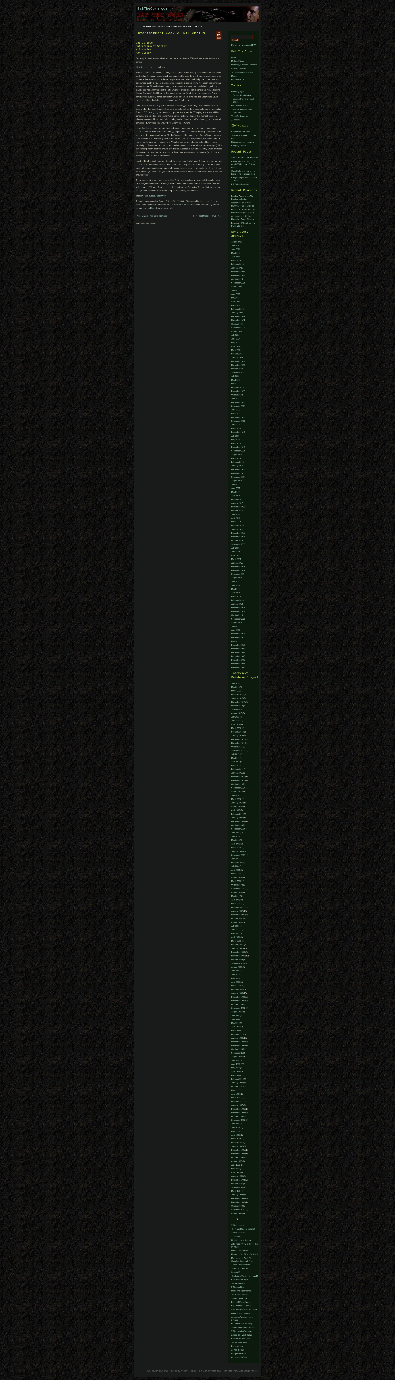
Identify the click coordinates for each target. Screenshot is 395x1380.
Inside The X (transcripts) (241, 1291)
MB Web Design (242, 1371)
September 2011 (238, 750)
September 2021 (238, 406)
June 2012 (235, 721)
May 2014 (235, 589)
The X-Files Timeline (240, 1295)
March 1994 (236, 1191)
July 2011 (235, 754)
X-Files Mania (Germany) (241, 1331)
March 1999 (236, 1030)
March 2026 (236, 260)
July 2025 (235, 290)
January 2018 (237, 466)
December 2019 (238, 432)
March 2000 (236, 986)
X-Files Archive (237, 1287)
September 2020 (238, 421)
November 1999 (238, 1001)
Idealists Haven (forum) (241, 1240)
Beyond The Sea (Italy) (240, 1339)
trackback (151, 208)
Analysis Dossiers (238, 68)
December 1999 (238, 997)
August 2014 (236, 578)
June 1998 (235, 1064)
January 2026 (237, 268)
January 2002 (237, 911)
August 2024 (236, 331)
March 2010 (236, 799)
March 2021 (236, 413)
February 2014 (237, 600)
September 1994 (238, 1187)
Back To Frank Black (239, 1280)
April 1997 (235, 1094)
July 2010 (235, 795)
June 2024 (235, 339)
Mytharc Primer (237, 61)
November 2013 (238, 611)
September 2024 (238, 328)
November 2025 (238, 275)
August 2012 (236, 713)
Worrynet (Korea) (238, 1354)
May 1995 (235, 1169)
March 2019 (236, 443)
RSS (254, 45)
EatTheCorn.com (152, 9)
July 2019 (235, 436)
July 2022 (235, 399)
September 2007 (238, 855)
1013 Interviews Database (242, 72)
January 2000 (237, 993)
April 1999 (235, 1027)
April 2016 (235, 518)
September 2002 (238, 889)
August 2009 (236, 806)
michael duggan (148, 196)
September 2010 (238, 788)
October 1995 (237, 1157)
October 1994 (237, 1184)
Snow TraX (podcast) (240, 1268)
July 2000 (235, 971)
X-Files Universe (238, 1233)
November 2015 (238, 537)
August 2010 (236, 791)
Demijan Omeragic (239, 196)
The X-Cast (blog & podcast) (243, 1229)
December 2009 (238, 649)
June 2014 (235, 585)
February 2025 (237, 309)
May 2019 (235, 440)
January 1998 (237, 1083)
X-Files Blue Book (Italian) (242, 1335)
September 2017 (238, 477)
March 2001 (236, 941)
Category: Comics (238, 146)
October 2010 (237, 784)
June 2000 (235, 974)
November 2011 (238, 743)
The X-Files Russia (239, 1342)
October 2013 (237, 615)
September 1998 (238, 1053)
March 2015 (236, 559)
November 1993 (238, 1202)
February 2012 (237, 732)
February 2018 (237, 462)
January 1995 (237, 1176)
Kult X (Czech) (237, 1346)
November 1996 (238, 1113)
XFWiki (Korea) (237, 1350)
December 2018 (238, 447)
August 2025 (236, 287)
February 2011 (237, 769)
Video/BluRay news (239, 116)
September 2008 (238, 829)
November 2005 (238, 667)
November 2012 (238, 702)
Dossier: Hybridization (242, 95)
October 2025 (237, 279)
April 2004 (235, 870)
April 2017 (235, 496)
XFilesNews (236, 1236)
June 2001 (235, 930)
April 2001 (235, 937)
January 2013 (237, 698)
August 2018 (236, 455)
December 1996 (238, 1109)
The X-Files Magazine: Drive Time (206, 216)
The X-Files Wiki (238, 1283)
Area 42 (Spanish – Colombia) (244, 1309)
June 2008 (235, 836)
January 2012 (237, 735)
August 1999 (236, 1012)
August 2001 (236, 922)
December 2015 (238, 533)
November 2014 (238, 570)
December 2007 (238, 656)
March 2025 (236, 305)
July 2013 (235, 626)
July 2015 (235, 548)
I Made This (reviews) (240, 1251)
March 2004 (236, 874)
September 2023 (238, 372)
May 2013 (235, 687)
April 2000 (235, 982)
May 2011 (235, 641)
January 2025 (237, 313)
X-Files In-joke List (239, 1298)
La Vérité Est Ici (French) (241, 1324)
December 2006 (238, 660)
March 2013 (236, 691)
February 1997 (237, 1101)
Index (233, 57)
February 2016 (237, 525)
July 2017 (235, 484)
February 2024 (237, 354)
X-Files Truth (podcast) (240, 1265)
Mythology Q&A (237, 92)
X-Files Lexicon (237, 1225)
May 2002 (235, 896)
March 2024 (236, 350)
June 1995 (235, 1165)
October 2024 (237, 324)
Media (234, 76)
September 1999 (238, 1008)
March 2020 (236, 428)
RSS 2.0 (181, 204)
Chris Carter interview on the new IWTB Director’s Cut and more (243, 164)
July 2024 (235, 335)
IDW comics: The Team (240, 132)
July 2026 (235, 245)
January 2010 (237, 803)
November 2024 (238, 320)
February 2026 (237, 264)
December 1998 (238, 1042)
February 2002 (237, 907)
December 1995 (238, 1150)
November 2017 (238, 473)
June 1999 (235, 1019)
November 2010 (238, 780)
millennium (161, 196)
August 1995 (236, 1161)
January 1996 (237, 1146)
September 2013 (238, 619)
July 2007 (235, 859)
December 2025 (238, 272)
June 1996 (235, 1128)
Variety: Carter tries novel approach (152, 216)
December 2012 (238, 634)
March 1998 (236, 1075)
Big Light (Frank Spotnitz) (241, 1302)
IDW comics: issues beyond (242, 142)
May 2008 (235, 840)
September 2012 (238, 709)
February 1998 (237, 1079)
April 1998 (235, 1072)
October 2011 (237, 747)
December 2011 (238, 638)
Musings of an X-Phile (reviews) (244, 1254)
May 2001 (235, 933)
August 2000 (236, 967)
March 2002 (236, 904)
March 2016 (236, 522)
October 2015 (237, 540)
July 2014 (235, 582)
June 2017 (235, 488)
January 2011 (237, 773)
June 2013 (235, 630)
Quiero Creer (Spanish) (241, 1313)
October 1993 (237, 1206)
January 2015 (237, 563)
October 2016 (237, 511)
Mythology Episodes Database (244, 65)
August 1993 (236, 1213)
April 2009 (235, 810)
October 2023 (237, 369)
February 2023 (237, 387)
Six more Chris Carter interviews (244, 158)
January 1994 (237, 1195)
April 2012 (235, 724)
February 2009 (237, 814)
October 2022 (237, 395)
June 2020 (235, 425)
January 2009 (237, 818)
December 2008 (238, 652)
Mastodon (246, 45)
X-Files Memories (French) (242, 1327)
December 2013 (238, 608)
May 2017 (235, 492)
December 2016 (238, 507)
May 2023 (235, 380)
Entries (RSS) (198, 1371)
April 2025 (235, 301)
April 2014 (235, 593)
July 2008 (235, 833)
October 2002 (237, 885)
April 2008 (235, 844)
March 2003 (236, 881)
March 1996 (236, 1139)
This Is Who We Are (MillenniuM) (244, 1276)
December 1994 (238, 1180)
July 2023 (235, 376)
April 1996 (235, 1135)
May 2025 (235, 298)
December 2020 (238, 417)
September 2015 (238, 544)
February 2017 (237, 499)
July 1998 (235, 1060)
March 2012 (236, 728)
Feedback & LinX (238, 80)
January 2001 (237, 948)
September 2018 (238, 451)
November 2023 (238, 365)
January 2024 (237, 357)
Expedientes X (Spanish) (241, 1306)
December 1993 (238, 1199)
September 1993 (238, 1210)
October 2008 (237, 825)
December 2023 (238, 361)
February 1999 (237, 1034)
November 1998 (238, 1045)
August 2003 (236, 877)
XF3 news (235, 120)
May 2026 (235, 253)
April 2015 (235, 555)
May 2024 (235, 343)
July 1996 (235, 1124)
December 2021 (238, 402)
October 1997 (237, 1086)
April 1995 (235, 1172)
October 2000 (237, 960)
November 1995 (238, 1154)
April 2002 (235, 900)
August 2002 (236, 892)
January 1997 (237, 1105)
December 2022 (238, 391)
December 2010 (238, 645)
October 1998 (237, 1049)
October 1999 (237, 1004)
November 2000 (238, 956)
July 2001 (235, 926)
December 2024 (238, 316)
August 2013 (236, 623)
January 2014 (237, 604)
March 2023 (236, 384)
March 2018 (236, 458)
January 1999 (237, 1038)
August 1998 (236, 1057)
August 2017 (236, 481)
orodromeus (236, 203)
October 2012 (237, 706)
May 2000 (235, 978)
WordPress (186, 1371)
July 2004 (235, 866)
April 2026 (235, 257)
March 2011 (236, 765)
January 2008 (237, 851)
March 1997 (236, 1098)
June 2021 (235, 410)
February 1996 (237, 1143)
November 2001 (238, 915)
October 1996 (237, 1116)
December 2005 (238, 664)
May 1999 (235, 1023)
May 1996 (235, 1131)
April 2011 (235, 762)
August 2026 (236, 242)
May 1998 (235, 1068)
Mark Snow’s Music (239, 106)
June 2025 (235, 294)
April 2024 (235, 346)
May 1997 (235, 1090)
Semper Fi (235, 1272)
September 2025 (238, 283)
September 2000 (238, 963)
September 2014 (238, 574)
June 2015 (235, 552)
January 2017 (237, 503)
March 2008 (236, 847)
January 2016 (237, 529)
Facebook (235, 45)
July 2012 (235, 717)
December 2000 (238, 952)
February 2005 (237, 862)
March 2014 (236, 596)
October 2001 (237, 918)
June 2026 (235, 249)
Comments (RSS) (214, 1371)
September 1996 (238, 1120)
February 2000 (237, 989)
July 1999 (235, 1016)
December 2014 (238, 567)
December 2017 (238, 469)
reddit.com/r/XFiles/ (239, 1357)
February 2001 (237, 945)
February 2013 (237, 694)
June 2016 (235, 514)
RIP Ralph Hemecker (240, 184)
